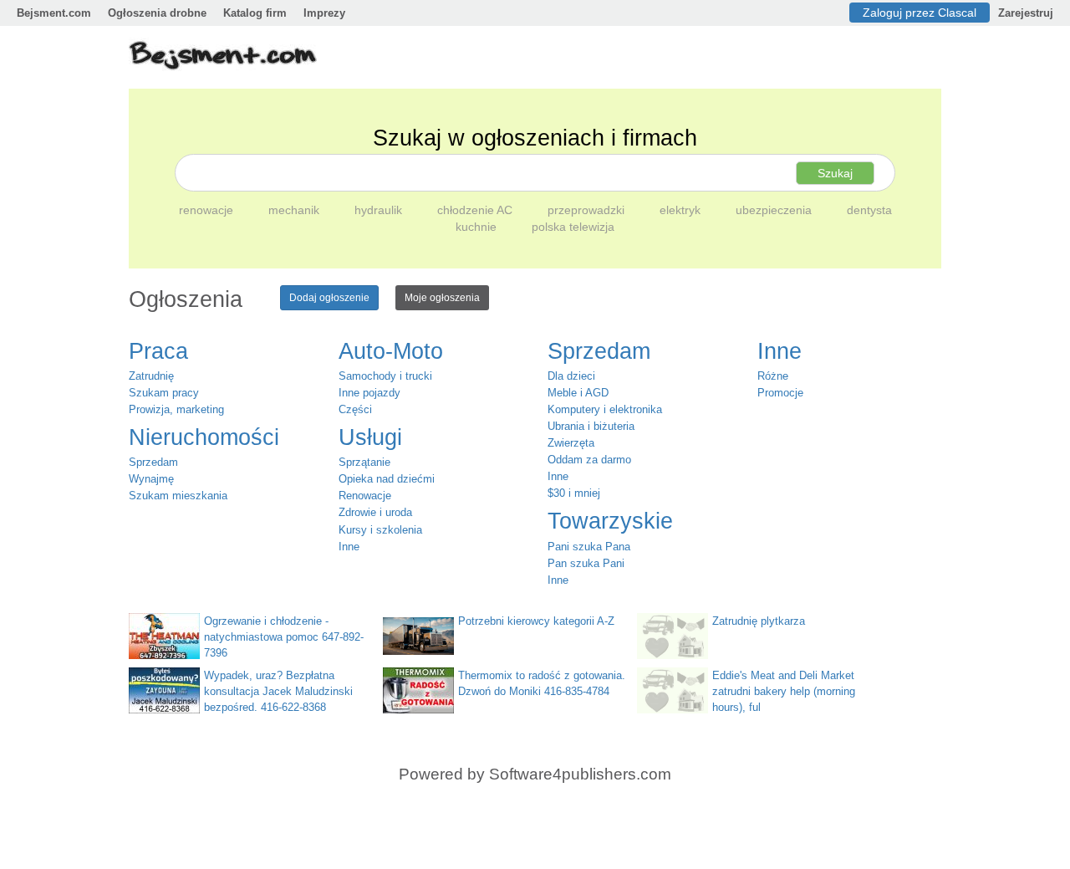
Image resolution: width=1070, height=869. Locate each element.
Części (355, 409)
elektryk (682, 210)
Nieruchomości (204, 437)
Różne (772, 376)
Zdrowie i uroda (375, 512)
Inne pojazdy (369, 392)
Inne (349, 546)
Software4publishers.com (580, 774)
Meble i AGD (578, 392)
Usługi (370, 437)
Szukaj (835, 173)
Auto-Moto (391, 351)
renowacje (208, 210)
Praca (158, 351)
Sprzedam (153, 462)
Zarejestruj (1025, 13)
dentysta (869, 210)
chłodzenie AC (476, 210)
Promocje (780, 392)
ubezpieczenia (775, 210)
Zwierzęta (571, 443)
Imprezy (324, 13)
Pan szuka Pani (586, 563)
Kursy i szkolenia (380, 530)
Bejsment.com (54, 13)
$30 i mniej (574, 493)
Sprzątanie (364, 462)
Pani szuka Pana (589, 546)
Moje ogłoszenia (442, 298)
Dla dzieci (571, 376)
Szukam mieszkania (178, 495)
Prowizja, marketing (176, 409)
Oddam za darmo (589, 459)
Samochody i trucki (385, 376)
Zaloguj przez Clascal (919, 12)
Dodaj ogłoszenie (329, 298)
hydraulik (379, 210)
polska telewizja (573, 226)
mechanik (295, 210)
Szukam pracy (164, 392)
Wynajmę (151, 479)
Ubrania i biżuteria (591, 426)
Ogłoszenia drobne (157, 13)
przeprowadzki (588, 210)
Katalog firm (255, 13)
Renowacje (365, 495)
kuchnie (478, 226)
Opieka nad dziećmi (387, 479)
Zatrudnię (151, 376)
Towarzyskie (610, 521)
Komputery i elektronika (605, 409)
